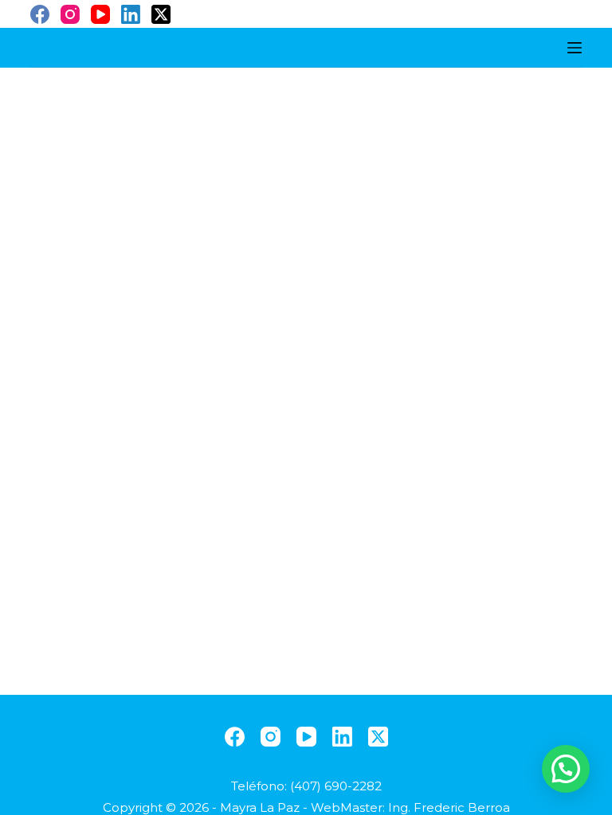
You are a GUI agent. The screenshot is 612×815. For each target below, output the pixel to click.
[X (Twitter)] (161, 14)
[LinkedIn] (130, 14)
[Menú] (574, 48)
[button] (566, 769)
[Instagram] (70, 14)
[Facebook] (39, 14)
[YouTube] (100, 14)
